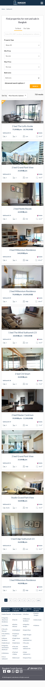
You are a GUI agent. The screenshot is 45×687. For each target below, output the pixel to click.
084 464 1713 (36, 668)
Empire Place (27, 630)
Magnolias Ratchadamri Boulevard (5, 647)
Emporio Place (27, 657)
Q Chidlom (5, 625)
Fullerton (36, 625)
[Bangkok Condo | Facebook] (4, 671)
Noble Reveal (6, 643)
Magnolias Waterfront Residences (5, 620)
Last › (38, 600)
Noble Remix (16, 643)
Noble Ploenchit (7, 614)
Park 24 (15, 620)
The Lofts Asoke (17, 614)
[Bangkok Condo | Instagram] (21, 671)
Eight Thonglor (27, 634)
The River (26, 614)
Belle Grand (16, 657)
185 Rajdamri (16, 630)
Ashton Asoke (38, 620)
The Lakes (26, 643)
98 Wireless (6, 653)
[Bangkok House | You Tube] (9, 671)
